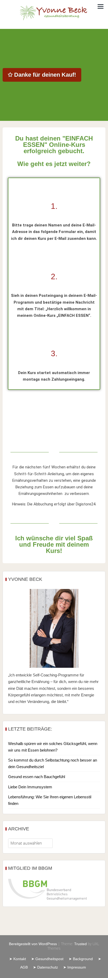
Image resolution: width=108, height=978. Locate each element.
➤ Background (81, 959)
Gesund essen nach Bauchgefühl (36, 776)
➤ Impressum (74, 967)
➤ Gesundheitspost (47, 959)
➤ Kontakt (17, 959)
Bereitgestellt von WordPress (33, 944)
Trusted (80, 944)
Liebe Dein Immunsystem (30, 787)
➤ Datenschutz (45, 967)
